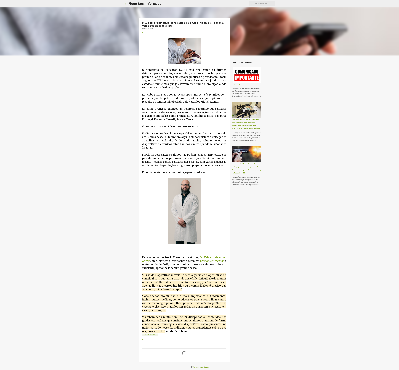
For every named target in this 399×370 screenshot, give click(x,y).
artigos (204, 261)
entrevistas (217, 261)
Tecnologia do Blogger (201, 367)
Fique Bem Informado (145, 3)
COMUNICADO (237, 84)
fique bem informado (150, 334)
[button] (143, 32)
